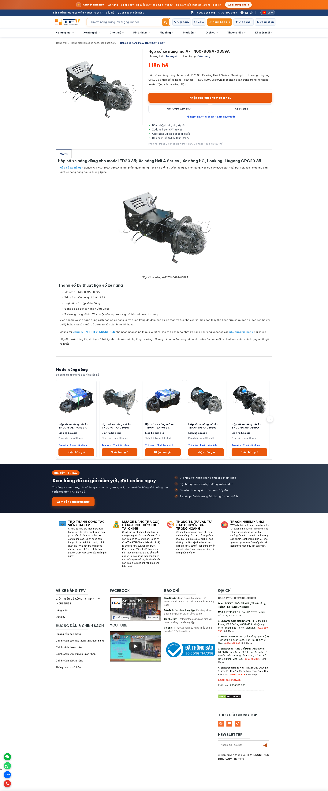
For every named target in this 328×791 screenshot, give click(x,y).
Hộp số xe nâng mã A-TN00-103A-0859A (246, 425)
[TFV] (68, 22)
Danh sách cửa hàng (131, 12)
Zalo (201, 21)
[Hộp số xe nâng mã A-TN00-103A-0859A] (249, 400)
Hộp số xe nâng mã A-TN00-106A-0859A (203, 425)
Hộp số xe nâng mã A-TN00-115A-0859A (160, 425)
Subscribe (265, 745)
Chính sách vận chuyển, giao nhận (75, 654)
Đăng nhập (267, 21)
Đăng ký (60, 616)
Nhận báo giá (221, 21)
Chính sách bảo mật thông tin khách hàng (80, 640)
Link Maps (228, 631)
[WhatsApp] (7, 765)
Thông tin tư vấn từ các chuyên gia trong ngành (194, 525)
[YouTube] (246, 12)
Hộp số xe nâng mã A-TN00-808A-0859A (73, 425)
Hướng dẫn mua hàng (68, 634)
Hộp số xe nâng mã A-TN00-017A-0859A (116, 425)
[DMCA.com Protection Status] (229, 696)
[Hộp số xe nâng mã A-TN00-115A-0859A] (163, 400)
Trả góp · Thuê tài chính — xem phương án (210, 116)
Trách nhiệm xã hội (247, 521)
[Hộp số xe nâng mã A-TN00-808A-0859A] (76, 400)
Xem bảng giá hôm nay (73, 501)
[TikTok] (251, 12)
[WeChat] (7, 756)
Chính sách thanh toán (69, 647)
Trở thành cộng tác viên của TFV (86, 523)
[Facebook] (242, 12)
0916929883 (228, 12)
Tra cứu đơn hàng (204, 12)
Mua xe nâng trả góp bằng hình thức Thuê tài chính (141, 525)
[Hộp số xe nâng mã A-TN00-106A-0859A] (206, 400)
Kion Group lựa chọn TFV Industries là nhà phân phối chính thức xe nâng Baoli (189, 601)
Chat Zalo (241, 108)
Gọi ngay (183, 21)
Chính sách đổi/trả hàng (69, 660)
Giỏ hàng (245, 21)
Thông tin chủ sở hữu (68, 667)
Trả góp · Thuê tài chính (72, 445)
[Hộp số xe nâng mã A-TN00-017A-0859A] (119, 400)
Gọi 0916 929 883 (179, 108)
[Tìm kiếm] (165, 22)
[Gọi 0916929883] (7, 783)
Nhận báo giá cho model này (210, 97)
